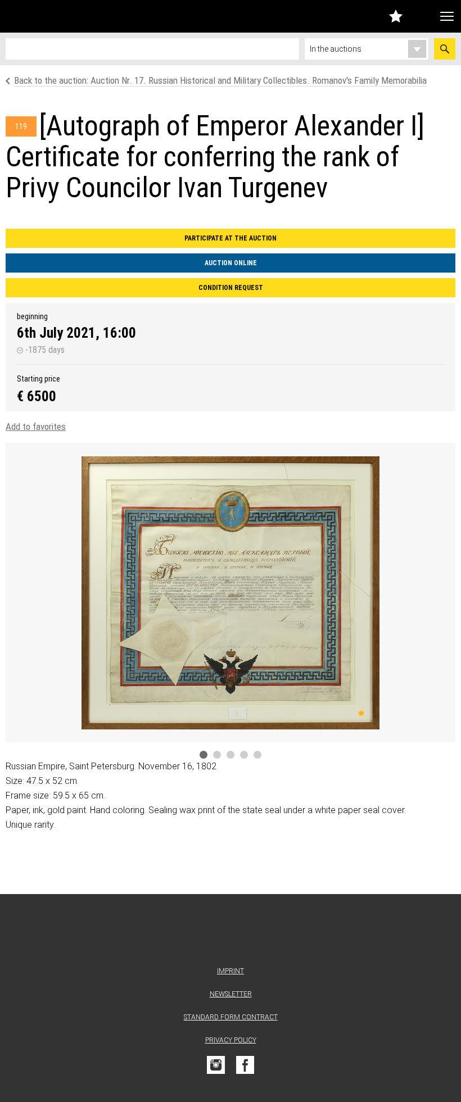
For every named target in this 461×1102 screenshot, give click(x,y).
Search (444, 49)
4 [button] (244, 755)
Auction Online (231, 263)
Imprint (230, 971)
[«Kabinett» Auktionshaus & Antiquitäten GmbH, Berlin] (69, 16)
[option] (230, 592)
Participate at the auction (230, 238)
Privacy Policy (230, 1040)
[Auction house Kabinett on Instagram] (216, 1065)
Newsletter (231, 994)
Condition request (230, 288)
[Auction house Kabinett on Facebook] (245, 1065)
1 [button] (203, 755)
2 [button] (217, 755)
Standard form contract (231, 1017)
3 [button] (230, 755)
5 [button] (257, 755)
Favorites (396, 16)
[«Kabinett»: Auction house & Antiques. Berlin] (230, 932)
